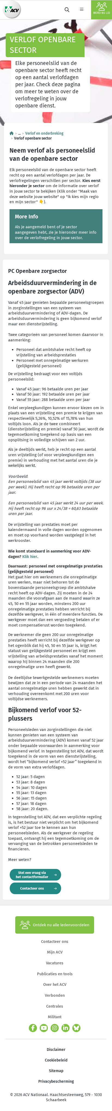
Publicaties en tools (55, 973)
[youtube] (44, 1028)
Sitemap (56, 1071)
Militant (54, 1016)
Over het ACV (54, 984)
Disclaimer (56, 1049)
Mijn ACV (55, 952)
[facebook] (33, 1028)
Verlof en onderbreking (44, 133)
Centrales (54, 1006)
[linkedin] (65, 1028)
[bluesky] (76, 1028)
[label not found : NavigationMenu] (81, 9)
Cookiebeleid (56, 1060)
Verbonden (55, 995)
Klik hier (29, 556)
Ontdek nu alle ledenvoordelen (61, 924)
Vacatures (54, 963)
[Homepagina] (12, 133)
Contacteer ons (54, 941)
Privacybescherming (56, 1081)
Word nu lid (101, 13)
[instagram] (55, 1028)
